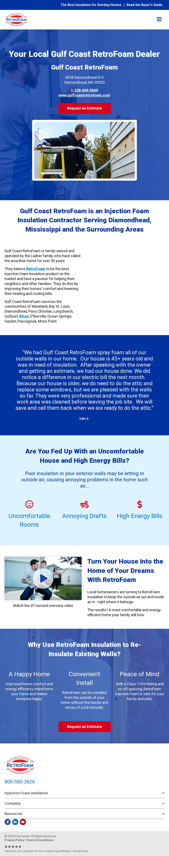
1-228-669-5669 (84, 90)
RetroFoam (35, 269)
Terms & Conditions (40, 840)
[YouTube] (23, 822)
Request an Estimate (84, 108)
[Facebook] (8, 822)
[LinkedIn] (15, 822)
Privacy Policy (14, 840)
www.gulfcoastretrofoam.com (84, 95)
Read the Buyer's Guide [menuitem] (144, 5)
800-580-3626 (20, 782)
